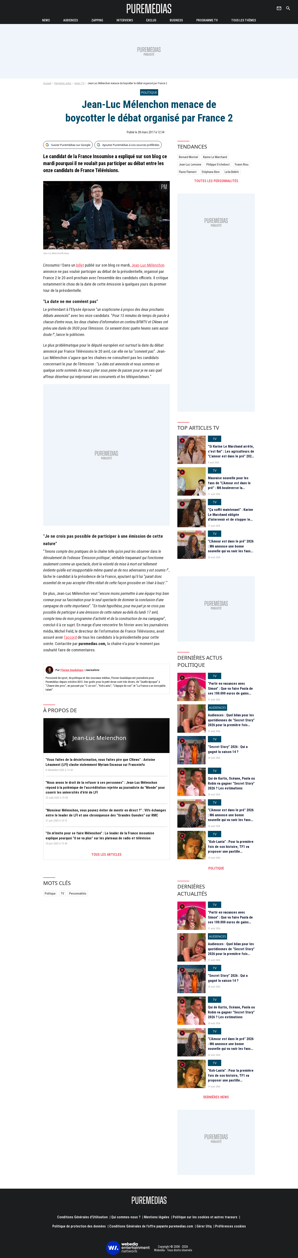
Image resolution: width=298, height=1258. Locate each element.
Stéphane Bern (211, 172)
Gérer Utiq (204, 1226)
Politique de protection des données (79, 1226)
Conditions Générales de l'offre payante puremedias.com (151, 1226)
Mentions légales (156, 1217)
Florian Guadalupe (71, 670)
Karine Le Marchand (215, 157)
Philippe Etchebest (218, 164)
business (176, 20)
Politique (50, 893)
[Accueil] (149, 8)
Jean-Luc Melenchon (99, 738)
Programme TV (207, 20)
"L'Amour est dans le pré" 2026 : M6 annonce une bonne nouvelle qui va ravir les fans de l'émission (230, 548)
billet (80, 265)
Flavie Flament (188, 172)
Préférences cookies (230, 1226)
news (46, 20)
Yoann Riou (241, 164)
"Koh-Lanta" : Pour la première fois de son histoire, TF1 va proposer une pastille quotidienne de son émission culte (230, 851)
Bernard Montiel (188, 157)
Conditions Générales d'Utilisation (82, 1217)
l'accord (70, 637)
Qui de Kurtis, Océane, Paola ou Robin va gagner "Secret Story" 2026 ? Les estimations (231, 783)
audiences (70, 20)
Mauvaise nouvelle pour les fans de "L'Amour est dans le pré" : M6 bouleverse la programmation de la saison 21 (231, 485)
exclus (151, 20)
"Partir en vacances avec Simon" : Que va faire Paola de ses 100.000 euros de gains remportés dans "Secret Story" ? (231, 693)
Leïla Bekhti (232, 172)
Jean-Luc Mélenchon (147, 265)
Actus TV (79, 83)
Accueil (47, 83)
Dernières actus (62, 83)
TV (62, 893)
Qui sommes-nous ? (125, 1217)
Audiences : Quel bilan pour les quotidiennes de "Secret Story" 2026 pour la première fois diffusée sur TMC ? (231, 722)
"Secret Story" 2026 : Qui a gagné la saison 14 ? (228, 749)
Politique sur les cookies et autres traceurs (205, 1217)
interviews (124, 20)
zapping (97, 20)
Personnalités (77, 893)
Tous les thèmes (243, 20)
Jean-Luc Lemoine (190, 164)
